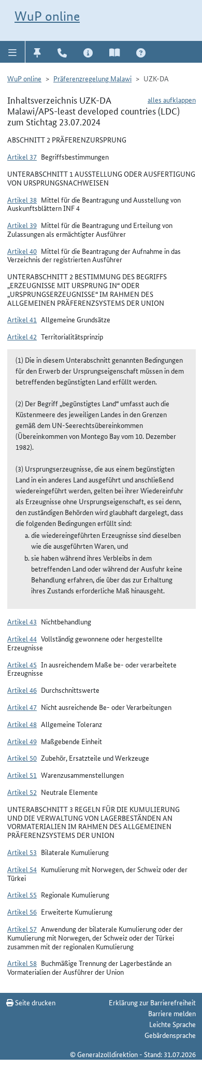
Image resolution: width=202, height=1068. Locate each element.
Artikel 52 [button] (22, 792)
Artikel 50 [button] (22, 757)
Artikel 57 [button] (22, 928)
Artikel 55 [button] (22, 894)
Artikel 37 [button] (22, 156)
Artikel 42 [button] (22, 336)
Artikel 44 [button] (22, 638)
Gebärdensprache (170, 1035)
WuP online (47, 16)
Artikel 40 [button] (22, 251)
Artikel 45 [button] (22, 664)
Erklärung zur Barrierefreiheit (152, 1002)
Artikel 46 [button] (22, 690)
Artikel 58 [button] (22, 963)
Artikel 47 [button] (22, 707)
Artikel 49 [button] (22, 741)
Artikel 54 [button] (22, 869)
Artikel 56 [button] (22, 911)
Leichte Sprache (172, 1024)
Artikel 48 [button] (22, 724)
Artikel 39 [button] (22, 225)
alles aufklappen (172, 99)
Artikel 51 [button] (22, 775)
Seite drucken (34, 1002)
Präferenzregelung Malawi (92, 78)
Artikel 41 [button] (22, 319)
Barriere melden (172, 1013)
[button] (12, 52)
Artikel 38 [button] (22, 199)
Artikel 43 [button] (22, 621)
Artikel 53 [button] (22, 852)
